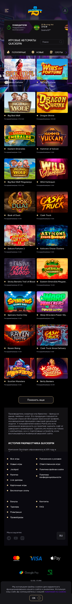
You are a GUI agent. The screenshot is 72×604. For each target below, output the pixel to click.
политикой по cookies (55, 591)
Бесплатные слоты (19, 490)
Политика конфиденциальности (50, 475)
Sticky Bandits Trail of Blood (21, 281)
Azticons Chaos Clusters (52, 248)
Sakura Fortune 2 (16, 248)
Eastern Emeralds (16, 149)
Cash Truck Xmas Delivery (53, 348)
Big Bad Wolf (14, 115)
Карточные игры (18, 485)
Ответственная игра (49, 464)
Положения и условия (50, 459)
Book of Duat (14, 215)
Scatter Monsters (16, 381)
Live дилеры (16, 480)
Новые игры (16, 464)
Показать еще (36, 399)
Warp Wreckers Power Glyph (54, 315)
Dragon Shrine (47, 115)
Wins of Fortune (48, 82)
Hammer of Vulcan (49, 149)
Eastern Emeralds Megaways (54, 281)
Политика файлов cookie (51, 469)
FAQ (41, 507)
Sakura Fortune (15, 82)
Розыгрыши (16, 512)
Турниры (14, 507)
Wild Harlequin (47, 182)
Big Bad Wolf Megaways (20, 182)
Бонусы (14, 501)
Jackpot (14, 469)
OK (33, 598)
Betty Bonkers (47, 381)
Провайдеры (16, 517)
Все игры (14, 459)
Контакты (44, 501)
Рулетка (14, 474)
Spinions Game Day (17, 315)
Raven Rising (14, 348)
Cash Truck (45, 215)
